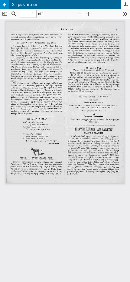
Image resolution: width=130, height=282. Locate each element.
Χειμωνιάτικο (24, 4)
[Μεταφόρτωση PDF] (125, 4)
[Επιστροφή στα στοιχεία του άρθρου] (4, 4)
